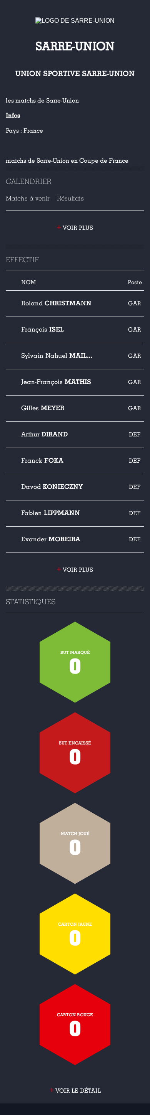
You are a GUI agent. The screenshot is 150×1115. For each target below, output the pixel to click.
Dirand (44, 434)
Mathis (56, 382)
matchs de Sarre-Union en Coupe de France (67, 161)
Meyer (42, 408)
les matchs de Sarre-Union (42, 100)
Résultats (70, 198)
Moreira (50, 539)
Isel (42, 329)
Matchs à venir (28, 198)
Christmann (56, 303)
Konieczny (52, 487)
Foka (42, 460)
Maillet (58, 356)
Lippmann (50, 513)
